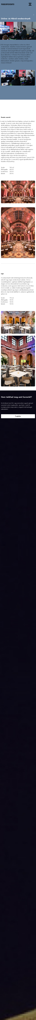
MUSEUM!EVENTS (7, 4)
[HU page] (30, 14)
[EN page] (30, 16)
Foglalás (18, 416)
